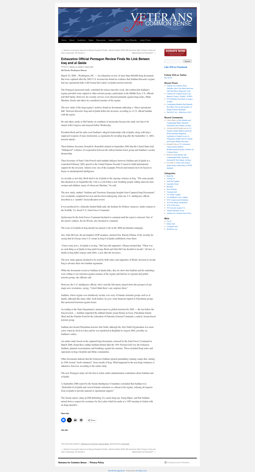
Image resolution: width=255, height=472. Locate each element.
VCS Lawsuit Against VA (176, 208)
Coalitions (81, 40)
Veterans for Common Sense (72, 462)
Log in (169, 221)
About (71, 40)
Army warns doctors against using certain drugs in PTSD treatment (179, 165)
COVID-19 (171, 178)
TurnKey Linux (141, 470)
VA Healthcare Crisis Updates (177, 197)
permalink (125, 443)
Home (63, 40)
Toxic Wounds (131, 40)
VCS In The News (173, 205)
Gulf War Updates (173, 181)
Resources (101, 40)
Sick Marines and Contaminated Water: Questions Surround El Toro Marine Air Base (179, 123)
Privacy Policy (97, 462)
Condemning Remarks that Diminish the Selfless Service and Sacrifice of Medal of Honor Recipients (179, 107)
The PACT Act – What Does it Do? (179, 112)
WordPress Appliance (116, 470)
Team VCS (89, 66)
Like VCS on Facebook (175, 67)
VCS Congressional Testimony (177, 200)
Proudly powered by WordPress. (178, 462)
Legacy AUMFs (115, 40)
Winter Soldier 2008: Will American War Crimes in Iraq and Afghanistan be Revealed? (132, 51)
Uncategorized (172, 192)
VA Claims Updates (174, 194)
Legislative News (173, 184)
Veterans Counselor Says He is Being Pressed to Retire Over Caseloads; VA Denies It (84, 51)
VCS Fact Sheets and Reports (177, 202)
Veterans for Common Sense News (95, 443)
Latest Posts (145, 40)
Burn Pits (170, 176)
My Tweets (168, 77)
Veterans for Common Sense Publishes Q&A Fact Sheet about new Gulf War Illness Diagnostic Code (180, 88)
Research (170, 186)
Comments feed (172, 226)
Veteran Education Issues (175, 210)
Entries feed (171, 223)
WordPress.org (172, 229)
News (91, 40)
